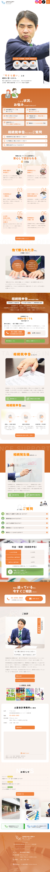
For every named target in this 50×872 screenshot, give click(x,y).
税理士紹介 (19, 676)
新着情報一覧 (20, 794)
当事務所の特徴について (22, 238)
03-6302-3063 (14, 715)
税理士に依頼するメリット (33, 341)
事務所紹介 (19, 727)
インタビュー (19, 680)
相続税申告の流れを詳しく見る (24, 435)
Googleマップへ (22, 848)
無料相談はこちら (10, 341)
